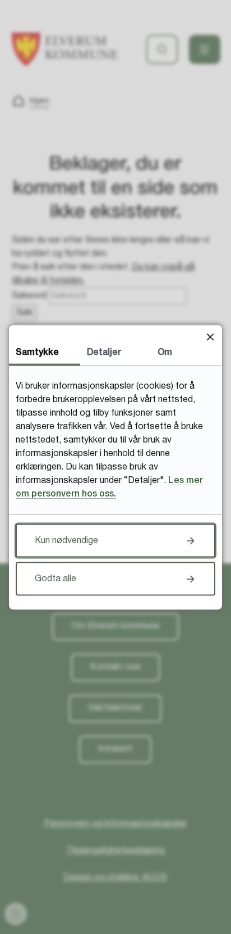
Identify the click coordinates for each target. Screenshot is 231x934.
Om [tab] (165, 352)
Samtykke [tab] (37, 352)
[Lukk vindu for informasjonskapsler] (210, 336)
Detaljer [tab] (104, 352)
